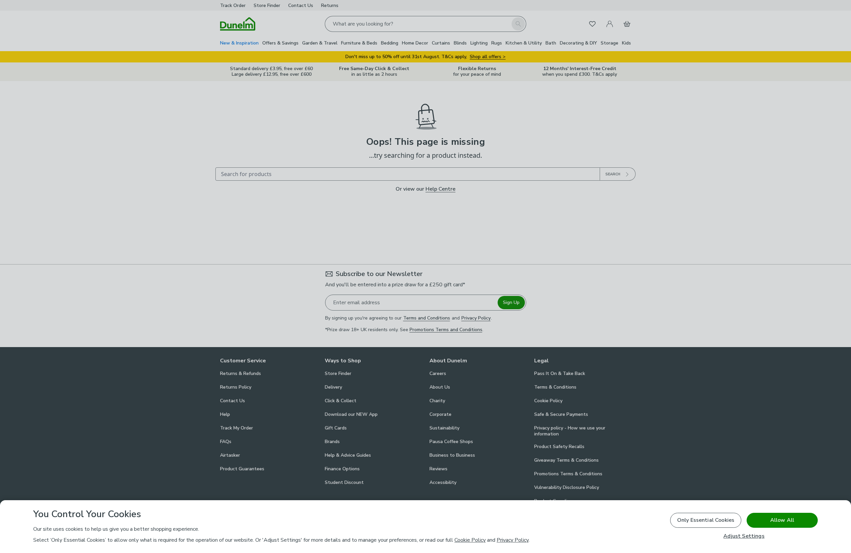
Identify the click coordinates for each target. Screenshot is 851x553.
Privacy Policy (513, 540)
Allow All (782, 520)
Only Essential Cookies (706, 520)
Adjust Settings (743, 536)
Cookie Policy (470, 540)
